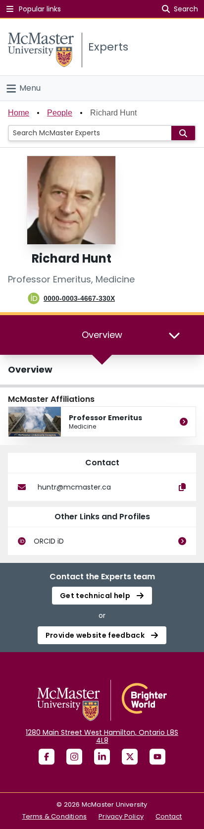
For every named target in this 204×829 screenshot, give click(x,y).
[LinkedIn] (102, 757)
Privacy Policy (121, 816)
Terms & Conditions (54, 816)
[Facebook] (46, 757)
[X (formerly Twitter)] (130, 757)
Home (18, 113)
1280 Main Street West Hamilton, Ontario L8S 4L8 (102, 736)
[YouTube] (157, 757)
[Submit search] (183, 133)
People (59, 113)
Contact (168, 816)
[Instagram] (74, 757)
